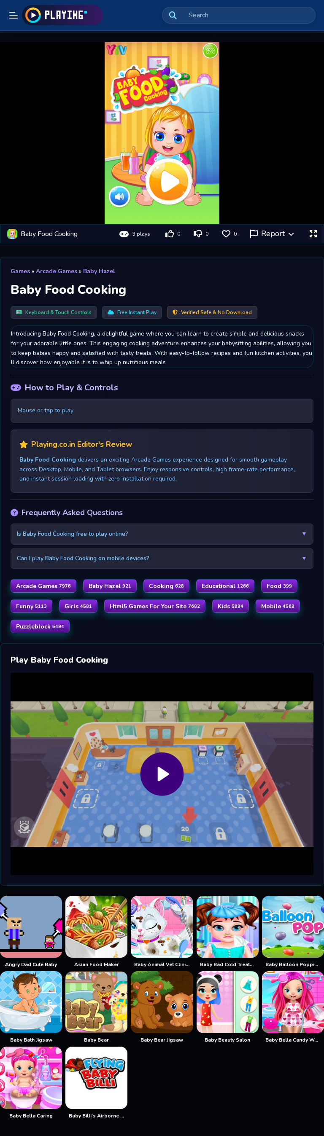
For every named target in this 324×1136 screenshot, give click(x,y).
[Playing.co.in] (62, 15)
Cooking (166, 586)
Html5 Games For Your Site (155, 606)
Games (20, 271)
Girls (78, 606)
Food (279, 586)
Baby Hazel (99, 271)
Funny (31, 606)
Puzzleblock (40, 627)
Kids (230, 606)
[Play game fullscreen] (313, 234)
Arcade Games (56, 271)
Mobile (277, 606)
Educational (225, 586)
